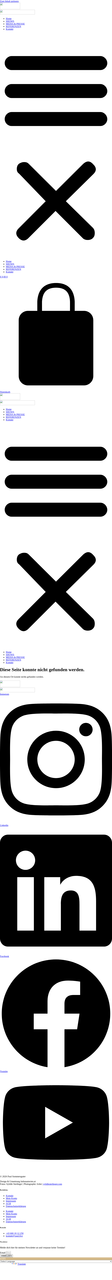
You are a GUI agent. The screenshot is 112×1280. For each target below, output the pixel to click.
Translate (22, 1264)
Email (3, 1252)
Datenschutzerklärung (16, 1206)
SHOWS (10, 21)
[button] (56, 145)
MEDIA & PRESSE (15, 24)
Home (9, 18)
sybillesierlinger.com (52, 1184)
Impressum (11, 1201)
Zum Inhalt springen (9, 1)
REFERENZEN (13, 26)
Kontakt (9, 29)
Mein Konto (11, 1198)
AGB (8, 1203)
